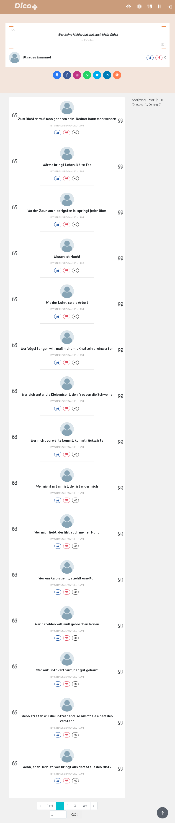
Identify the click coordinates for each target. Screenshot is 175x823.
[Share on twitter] (97, 75)
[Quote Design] (57, 75)
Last (85, 806)
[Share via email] (117, 75)
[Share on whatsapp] (87, 75)
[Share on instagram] (77, 75)
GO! (74, 814)
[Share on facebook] (67, 75)
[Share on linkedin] (107, 75)
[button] (128, 7)
